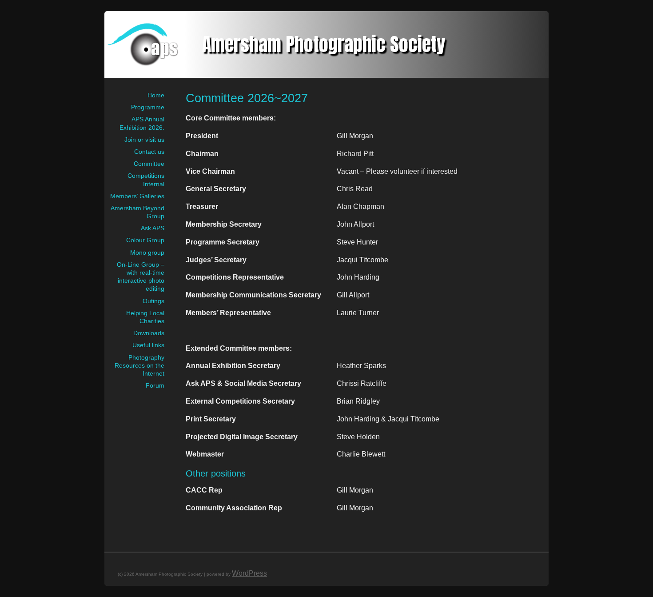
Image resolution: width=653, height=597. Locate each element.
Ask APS (152, 228)
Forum (155, 385)
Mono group (147, 252)
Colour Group (145, 240)
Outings (153, 301)
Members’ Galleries (137, 196)
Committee (149, 163)
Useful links (148, 345)
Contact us (149, 151)
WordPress (249, 573)
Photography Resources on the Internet (139, 365)
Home (155, 95)
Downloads (148, 333)
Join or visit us (144, 139)
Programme (147, 107)
